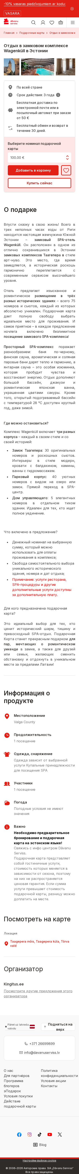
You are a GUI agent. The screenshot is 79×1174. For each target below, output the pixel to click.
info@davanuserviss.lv (42, 1052)
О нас (8, 1070)
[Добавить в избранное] (66, 170)
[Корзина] (60, 22)
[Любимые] (51, 22)
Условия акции (53, 1081)
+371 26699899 (42, 1044)
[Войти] (43, 22)
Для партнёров (16, 1076)
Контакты (49, 1086)
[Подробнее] (58, 94)
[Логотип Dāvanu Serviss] (14, 22)
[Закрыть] (72, 9)
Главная (9, 32)
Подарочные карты (31, 32)
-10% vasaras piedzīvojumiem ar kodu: (35, 4)
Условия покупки (18, 1096)
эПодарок (12, 1091)
